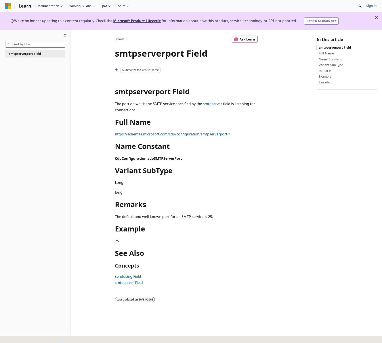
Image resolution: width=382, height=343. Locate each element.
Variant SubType (331, 65)
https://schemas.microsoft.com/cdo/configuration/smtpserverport (171, 134)
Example (325, 76)
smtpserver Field (129, 282)
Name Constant (330, 59)
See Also (325, 82)
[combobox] (35, 44)
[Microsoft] (8, 6)
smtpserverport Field (335, 47)
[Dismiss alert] (376, 17)
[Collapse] (65, 35)
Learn (120, 39)
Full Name (326, 53)
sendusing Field (128, 276)
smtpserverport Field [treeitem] (25, 54)
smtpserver (212, 103)
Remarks (325, 71)
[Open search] (360, 6)
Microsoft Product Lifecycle (137, 20)
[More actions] (263, 39)
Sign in (371, 6)
